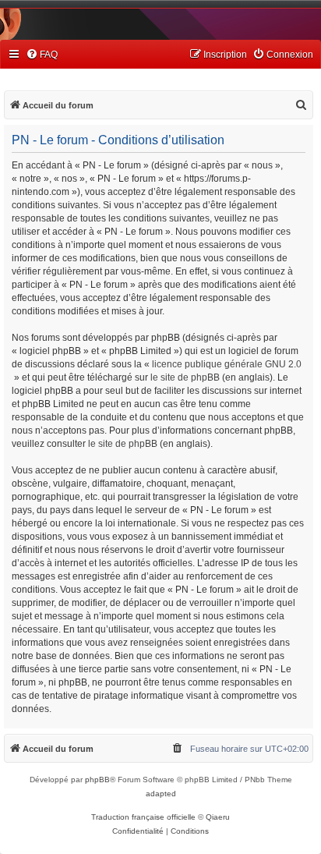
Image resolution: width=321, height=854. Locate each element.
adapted (161, 793)
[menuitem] (42, 55)
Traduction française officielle (143, 817)
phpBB (97, 779)
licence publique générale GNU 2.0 (227, 364)
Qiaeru (218, 817)
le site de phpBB (185, 377)
